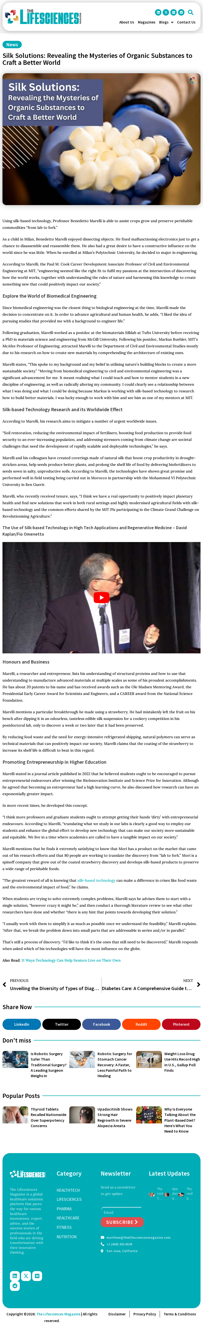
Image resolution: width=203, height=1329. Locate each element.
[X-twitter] (166, 12)
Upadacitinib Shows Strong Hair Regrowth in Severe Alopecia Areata (175, 1194)
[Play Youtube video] (101, 597)
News (12, 44)
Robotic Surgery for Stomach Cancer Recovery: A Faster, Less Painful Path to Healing (115, 1064)
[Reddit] (181, 12)
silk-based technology (96, 880)
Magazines (146, 22)
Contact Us (186, 22)
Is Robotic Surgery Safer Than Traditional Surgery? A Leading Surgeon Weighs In (49, 1064)
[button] (191, 12)
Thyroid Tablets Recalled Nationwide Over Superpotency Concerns (160, 1194)
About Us (126, 22)
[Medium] (173, 12)
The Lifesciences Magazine (58, 1314)
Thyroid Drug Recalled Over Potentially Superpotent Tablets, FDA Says (190, 1194)
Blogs (164, 22)
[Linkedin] (158, 12)
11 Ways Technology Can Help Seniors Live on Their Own (71, 960)
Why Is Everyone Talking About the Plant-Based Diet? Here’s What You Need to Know (180, 1120)
